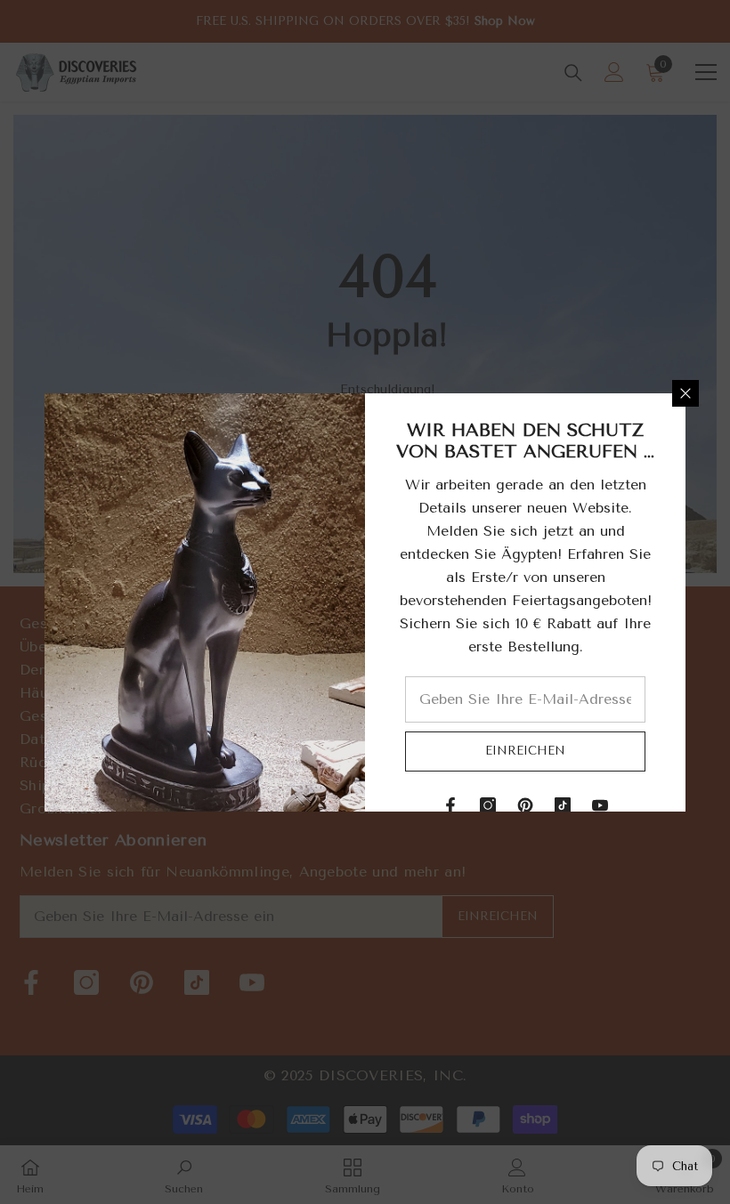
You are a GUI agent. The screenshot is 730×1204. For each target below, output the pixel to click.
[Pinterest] (525, 805)
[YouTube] (600, 805)
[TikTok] (562, 805)
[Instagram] (488, 805)
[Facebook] (450, 805)
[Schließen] (685, 393)
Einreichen (525, 750)
